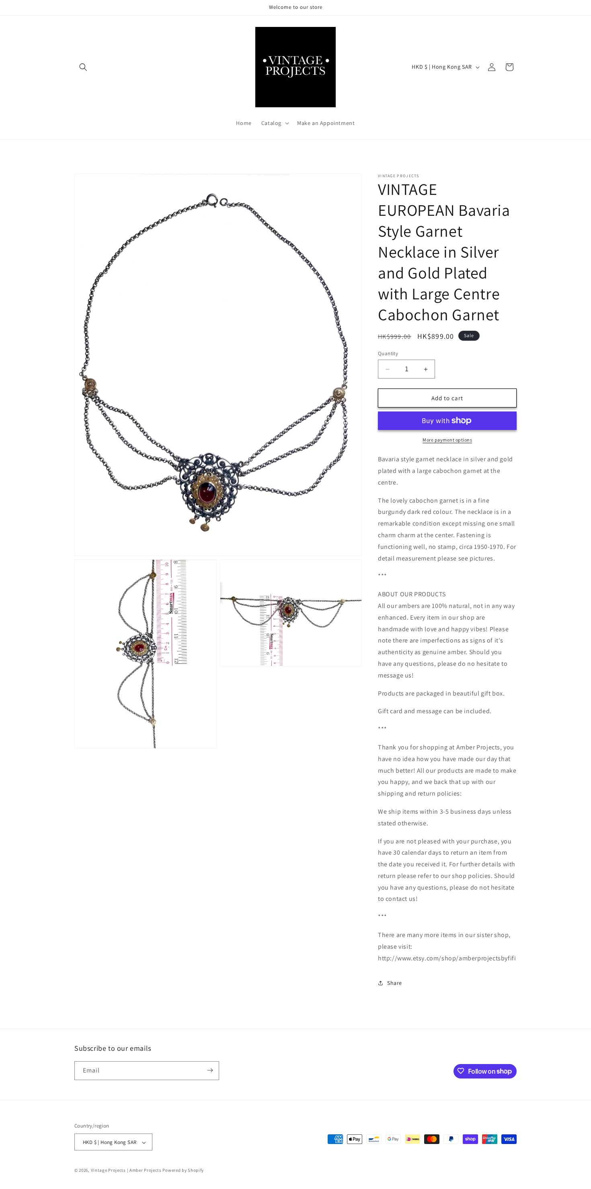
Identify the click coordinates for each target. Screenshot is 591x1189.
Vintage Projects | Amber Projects (126, 1170)
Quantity (388, 353)
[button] (83, 67)
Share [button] (394, 982)
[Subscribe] (210, 1070)
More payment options (447, 440)
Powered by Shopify (183, 1170)
